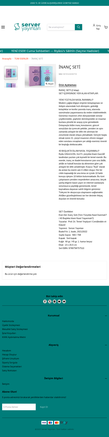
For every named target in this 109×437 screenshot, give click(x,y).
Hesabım (6, 350)
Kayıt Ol (44, 406)
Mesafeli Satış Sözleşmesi (15, 329)
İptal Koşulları (9, 333)
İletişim (5, 383)
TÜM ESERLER (21, 58)
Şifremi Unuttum (10, 358)
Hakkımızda (8, 321)
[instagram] (54, 301)
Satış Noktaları (9, 370)
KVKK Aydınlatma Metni (14, 337)
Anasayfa (6, 58)
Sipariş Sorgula (9, 362)
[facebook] (45, 301)
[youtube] (59, 301)
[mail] (64, 301)
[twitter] (50, 301)
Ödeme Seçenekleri (12, 366)
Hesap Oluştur (9, 354)
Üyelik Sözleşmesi (11, 325)
